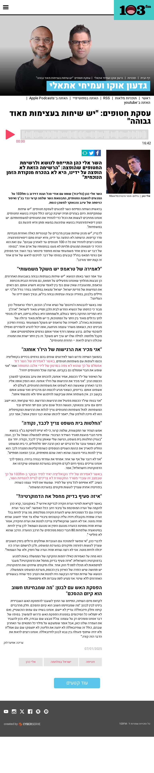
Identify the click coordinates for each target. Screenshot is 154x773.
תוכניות (132, 78)
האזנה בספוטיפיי (85, 98)
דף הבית (145, 78)
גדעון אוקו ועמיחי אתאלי (108, 78)
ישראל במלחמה (61, 661)
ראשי (146, 98)
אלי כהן (31, 661)
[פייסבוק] (97, 153)
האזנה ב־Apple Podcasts (48, 98)
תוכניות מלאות (126, 98)
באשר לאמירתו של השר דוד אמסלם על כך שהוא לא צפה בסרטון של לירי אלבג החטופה (58, 363)
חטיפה (90, 661)
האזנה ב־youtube (137, 103)
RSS (106, 98)
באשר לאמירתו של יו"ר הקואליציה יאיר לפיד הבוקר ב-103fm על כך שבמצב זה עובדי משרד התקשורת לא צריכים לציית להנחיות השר (53, 476)
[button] (6, 7)
